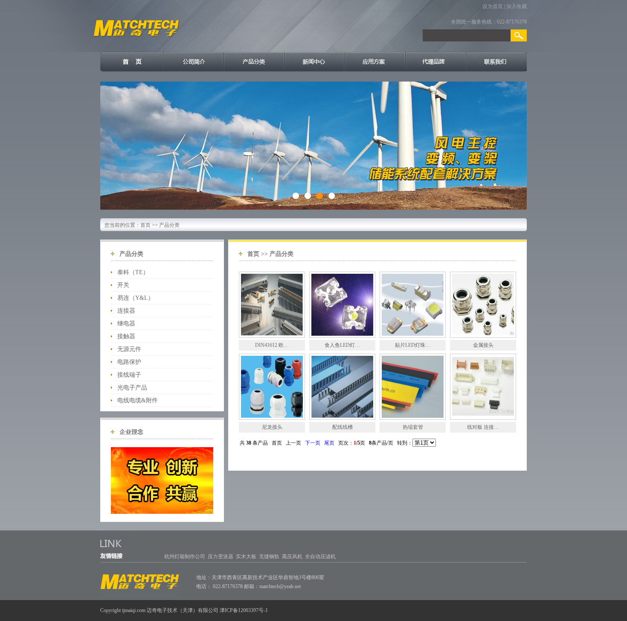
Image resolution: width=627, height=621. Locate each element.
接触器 (126, 336)
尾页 (329, 443)
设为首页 (492, 6)
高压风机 (292, 556)
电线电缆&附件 (137, 400)
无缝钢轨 (269, 556)
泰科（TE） (133, 272)
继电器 (126, 323)
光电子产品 (132, 387)
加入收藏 (516, 6)
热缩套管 (413, 427)
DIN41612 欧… (272, 345)
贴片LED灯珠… (412, 345)
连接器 (126, 311)
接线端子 (129, 375)
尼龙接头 (272, 427)
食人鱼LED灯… (342, 345)
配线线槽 (342, 427)
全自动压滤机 (320, 556)
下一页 (312, 443)
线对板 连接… (483, 427)
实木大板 (246, 556)
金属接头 (483, 345)
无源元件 (129, 349)
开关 (123, 285)
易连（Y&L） (135, 298)
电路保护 (129, 362)
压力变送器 (220, 556)
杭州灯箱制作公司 (184, 556)
